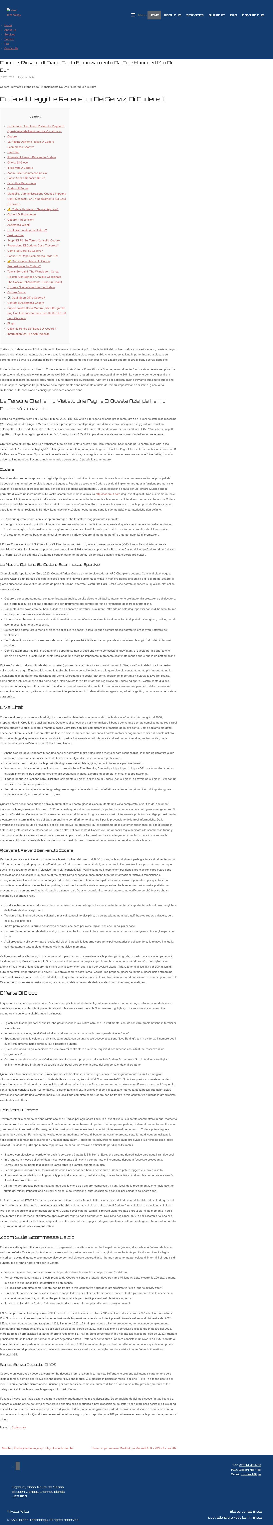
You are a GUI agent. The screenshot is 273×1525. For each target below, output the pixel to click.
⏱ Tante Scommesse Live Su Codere (31, 287)
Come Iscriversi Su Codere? (25, 250)
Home (154, 15)
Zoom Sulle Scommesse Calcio (27, 173)
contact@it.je (251, 1474)
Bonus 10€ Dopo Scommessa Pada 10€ (32, 255)
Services (195, 15)
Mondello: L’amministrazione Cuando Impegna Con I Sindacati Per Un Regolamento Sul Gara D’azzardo (36, 199)
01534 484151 (250, 1465)
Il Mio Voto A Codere (20, 167)
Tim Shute (254, 1517)
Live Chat (13, 152)
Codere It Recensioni (20, 219)
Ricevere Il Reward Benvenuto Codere (31, 157)
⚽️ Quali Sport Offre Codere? (26, 297)
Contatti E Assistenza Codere (25, 302)
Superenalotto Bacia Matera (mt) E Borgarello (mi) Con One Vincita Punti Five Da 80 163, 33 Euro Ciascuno (36, 313)
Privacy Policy (18, 1511)
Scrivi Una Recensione (21, 183)
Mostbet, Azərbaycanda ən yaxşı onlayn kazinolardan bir (37, 1448)
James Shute (251, 1511)
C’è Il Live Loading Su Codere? (27, 230)
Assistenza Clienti (18, 224)
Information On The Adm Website (28, 333)
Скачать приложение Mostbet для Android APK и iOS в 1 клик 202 (134, 1448)
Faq (233, 15)
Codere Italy (19, 1427)
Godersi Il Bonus (17, 188)
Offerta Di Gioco (17, 162)
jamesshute (28, 77)
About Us (172, 15)
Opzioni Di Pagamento (21, 214)
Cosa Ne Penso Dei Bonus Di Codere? (31, 328)
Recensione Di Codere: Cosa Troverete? (33, 245)
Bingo (11, 323)
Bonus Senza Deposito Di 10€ (26, 178)
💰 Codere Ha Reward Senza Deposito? (33, 209)
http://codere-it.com (108, 494)
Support (216, 15)
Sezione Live (15, 235)
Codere (12, 136)
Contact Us (253, 15)
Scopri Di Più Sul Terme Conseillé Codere (33, 240)
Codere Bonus (16, 292)
